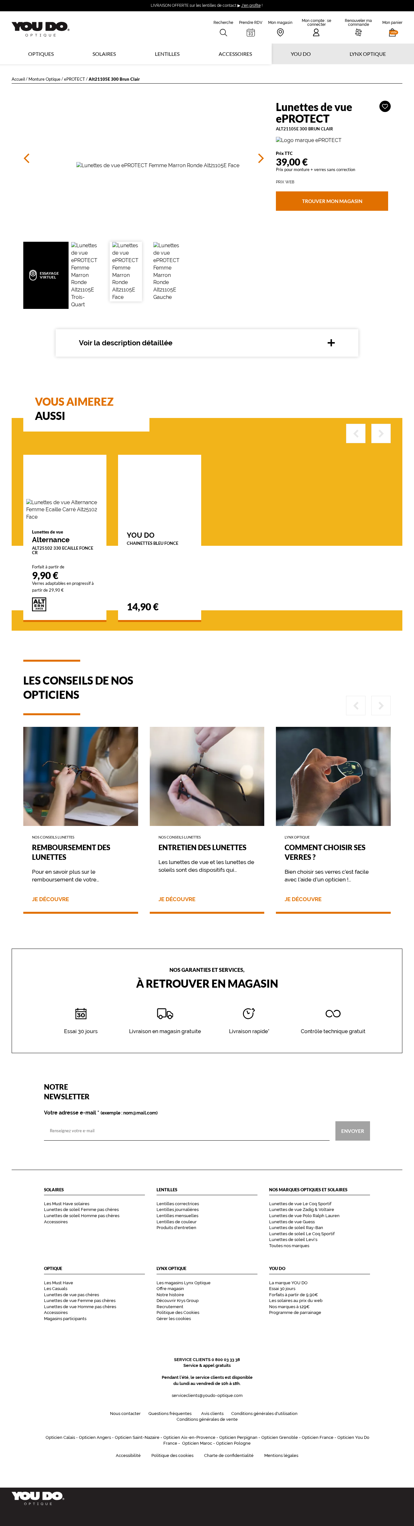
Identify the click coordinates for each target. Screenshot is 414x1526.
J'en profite (251, 5)
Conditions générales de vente (207, 1419)
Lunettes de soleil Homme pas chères (81, 1215)
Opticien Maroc (197, 1443)
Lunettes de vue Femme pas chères (79, 1300)
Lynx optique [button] (368, 54)
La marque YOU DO (288, 1282)
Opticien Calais (60, 1437)
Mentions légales (281, 1455)
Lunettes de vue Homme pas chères (80, 1306)
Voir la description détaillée (125, 343)
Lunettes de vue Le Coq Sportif (300, 1203)
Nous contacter (125, 1413)
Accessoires (235, 54)
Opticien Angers (95, 1437)
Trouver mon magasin (332, 201)
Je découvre (50, 899)
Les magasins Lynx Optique (184, 1282)
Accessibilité (128, 1455)
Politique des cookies (172, 1455)
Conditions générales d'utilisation (264, 1413)
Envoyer (352, 1131)
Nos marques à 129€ (289, 1306)
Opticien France (317, 1437)
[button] (392, 27)
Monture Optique (44, 78)
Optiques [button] (41, 54)
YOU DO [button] (301, 54)
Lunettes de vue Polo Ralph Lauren (304, 1215)
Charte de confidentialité (229, 1455)
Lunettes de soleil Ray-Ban (296, 1227)
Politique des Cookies (178, 1312)
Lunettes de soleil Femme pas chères (81, 1209)
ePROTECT (74, 78)
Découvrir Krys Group (178, 1300)
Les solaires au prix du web (295, 1300)
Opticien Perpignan (238, 1437)
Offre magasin (170, 1288)
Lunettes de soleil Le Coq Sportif (301, 1233)
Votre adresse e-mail (101, 1112)
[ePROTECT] (333, 140)
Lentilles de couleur (177, 1221)
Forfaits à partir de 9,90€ (293, 1294)
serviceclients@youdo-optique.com (207, 1395)
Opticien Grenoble (279, 1437)
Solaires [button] (104, 54)
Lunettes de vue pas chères (71, 1294)
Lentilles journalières (178, 1209)
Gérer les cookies (174, 1318)
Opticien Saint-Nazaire (137, 1437)
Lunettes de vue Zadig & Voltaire (301, 1209)
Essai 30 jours (282, 1288)
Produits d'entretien (176, 1227)
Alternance (62, 542)
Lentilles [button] (167, 54)
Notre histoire (170, 1294)
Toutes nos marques (289, 1245)
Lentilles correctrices (178, 1203)
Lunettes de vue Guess (292, 1221)
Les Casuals (55, 1288)
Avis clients (212, 1413)
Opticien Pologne (233, 1443)
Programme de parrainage (295, 1312)
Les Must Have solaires (66, 1203)
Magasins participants (65, 1318)
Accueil (18, 78)
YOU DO (152, 538)
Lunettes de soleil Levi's (293, 1239)
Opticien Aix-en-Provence (189, 1437)
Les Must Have (58, 1282)
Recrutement (170, 1306)
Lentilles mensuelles (177, 1215)
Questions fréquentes (169, 1413)
